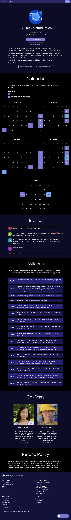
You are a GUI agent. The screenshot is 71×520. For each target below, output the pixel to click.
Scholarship (5, 488)
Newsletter (5, 504)
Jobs (3, 506)
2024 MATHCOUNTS (41, 488)
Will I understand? (26, 67)
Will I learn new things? (43, 67)
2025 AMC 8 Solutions (42, 489)
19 (40, 125)
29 (30, 167)
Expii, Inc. (15, 511)
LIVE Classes (5, 482)
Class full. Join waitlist (35, 39)
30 (4, 172)
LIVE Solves (39, 484)
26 (4, 130)
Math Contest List (40, 486)
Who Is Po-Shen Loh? (8, 499)
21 (40, 162)
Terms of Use (39, 499)
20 (67, 157)
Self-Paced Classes (7, 484)
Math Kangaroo (40, 491)
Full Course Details (35, 44)
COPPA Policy (39, 502)
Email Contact (6, 500)
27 (66, 162)
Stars (3, 486)
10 (48, 194)
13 (66, 153)
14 (40, 157)
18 (66, 121)
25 (30, 125)
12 (40, 121)
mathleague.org (40, 493)
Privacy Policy (39, 500)
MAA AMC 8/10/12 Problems (43, 482)
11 (66, 116)
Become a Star (6, 507)
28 (40, 167)
